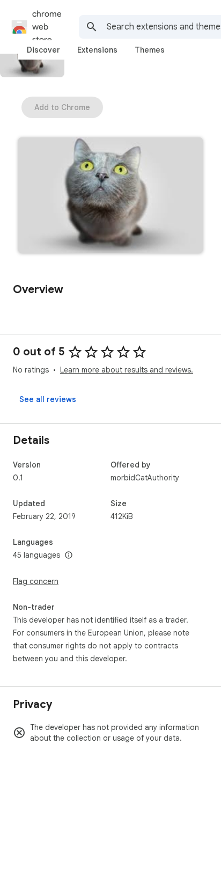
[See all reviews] (48, 399)
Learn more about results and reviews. (126, 370)
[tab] (43, 50)
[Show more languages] (68, 555)
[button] (110, 196)
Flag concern (35, 581)
